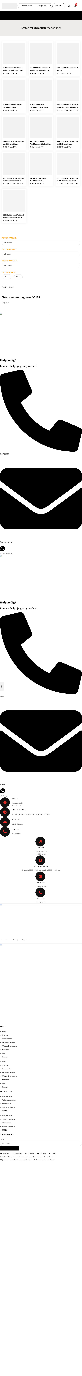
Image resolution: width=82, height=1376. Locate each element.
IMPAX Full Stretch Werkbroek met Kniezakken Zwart (40, 143)
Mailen (2, 784)
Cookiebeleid (32, 1160)
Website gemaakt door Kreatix (43, 1157)
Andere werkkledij (8, 1107)
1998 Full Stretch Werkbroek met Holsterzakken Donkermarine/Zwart (13, 143)
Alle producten (7, 1096)
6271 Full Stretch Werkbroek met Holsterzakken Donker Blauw (67, 107)
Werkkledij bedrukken (9, 1046)
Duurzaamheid (7, 1039)
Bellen (2, 696)
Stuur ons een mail (6, 542)
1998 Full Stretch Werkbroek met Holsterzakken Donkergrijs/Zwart (67, 143)
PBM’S (4, 1111)
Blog (3, 1053)
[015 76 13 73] (41, 451)
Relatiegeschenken (8, 1042)
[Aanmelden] (69, 5)
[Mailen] (41, 781)
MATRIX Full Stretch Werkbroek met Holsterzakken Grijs (38, 180)
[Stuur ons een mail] (41, 539)
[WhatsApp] (2, 793)
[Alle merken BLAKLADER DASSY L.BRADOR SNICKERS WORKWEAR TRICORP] (41, 242)
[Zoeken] (50, 5)
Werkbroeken (6, 1104)
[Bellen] (41, 693)
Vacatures (5, 1050)
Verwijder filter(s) (7, 287)
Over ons (5, 1035)
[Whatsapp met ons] (2, 550)
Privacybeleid (22, 1160)
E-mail (2, 1139)
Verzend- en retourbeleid (46, 1160)
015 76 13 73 (4, 454)
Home (4, 1031)
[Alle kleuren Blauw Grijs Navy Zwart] (41, 265)
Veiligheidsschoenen (9, 1100)
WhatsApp (3, 796)
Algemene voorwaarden (8, 1160)
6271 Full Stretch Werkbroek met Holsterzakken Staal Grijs (13, 180)
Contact (4, 1057)
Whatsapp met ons (6, 553)
